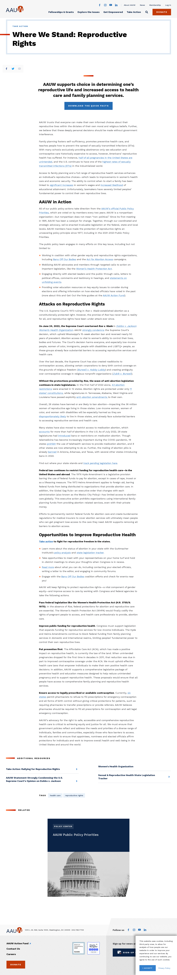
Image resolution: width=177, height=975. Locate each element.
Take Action (134, 12)
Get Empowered (113, 12)
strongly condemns (93, 330)
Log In (168, 5)
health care (55, 795)
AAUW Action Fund (114, 295)
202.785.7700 (78, 930)
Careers (11, 954)
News (142, 5)
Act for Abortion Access (100, 259)
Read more (48, 567)
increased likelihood (112, 185)
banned (52, 451)
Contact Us (13, 948)
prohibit (51, 443)
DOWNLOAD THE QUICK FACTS (88, 106)
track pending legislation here (100, 463)
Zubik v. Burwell (122, 373)
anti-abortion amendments (92, 397)
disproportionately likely (52, 416)
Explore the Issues (89, 12)
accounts (44, 431)
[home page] (15, 9)
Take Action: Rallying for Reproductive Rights (33, 769)
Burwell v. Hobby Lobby (91, 369)
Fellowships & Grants (61, 12)
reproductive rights (74, 795)
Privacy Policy (164, 968)
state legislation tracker (90, 552)
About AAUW (129, 5)
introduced (64, 435)
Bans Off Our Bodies (64, 259)
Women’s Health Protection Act (94, 268)
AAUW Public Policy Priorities (75, 835)
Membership (155, 5)
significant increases (61, 185)
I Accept (148, 968)
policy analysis (62, 552)
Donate (161, 12)
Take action (46, 541)
